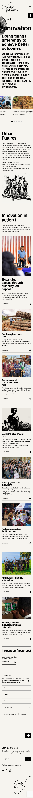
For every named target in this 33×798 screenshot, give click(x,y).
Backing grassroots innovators (11, 483)
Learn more (5, 303)
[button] (30, 15)
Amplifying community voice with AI (12, 578)
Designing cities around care (12, 435)
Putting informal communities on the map (11, 382)
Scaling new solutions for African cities (12, 530)
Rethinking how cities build (11, 335)
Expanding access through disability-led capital (12, 284)
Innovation (5, 662)
